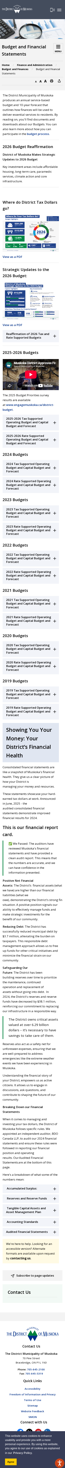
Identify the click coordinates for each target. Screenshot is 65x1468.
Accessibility (32, 1388)
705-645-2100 (36, 1369)
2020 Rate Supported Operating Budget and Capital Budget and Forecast (28, 666)
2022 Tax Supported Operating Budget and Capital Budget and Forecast (28, 558)
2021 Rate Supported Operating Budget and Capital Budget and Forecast (28, 620)
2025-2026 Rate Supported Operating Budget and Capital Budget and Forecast (27, 439)
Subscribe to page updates (35, 1275)
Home (6, 65)
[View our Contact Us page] (52, 10)
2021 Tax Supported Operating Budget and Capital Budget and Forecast (28, 603)
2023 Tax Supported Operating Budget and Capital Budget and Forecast (28, 512)
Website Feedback (32, 1411)
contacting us (20, 1258)
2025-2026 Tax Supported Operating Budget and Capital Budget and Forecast (27, 422)
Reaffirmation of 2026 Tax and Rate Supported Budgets (27, 335)
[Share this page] (59, 80)
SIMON (32, 1417)
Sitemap (32, 1405)
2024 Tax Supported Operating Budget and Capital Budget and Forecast (28, 467)
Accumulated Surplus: (22, 1188)
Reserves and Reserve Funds (26, 1198)
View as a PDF (12, 257)
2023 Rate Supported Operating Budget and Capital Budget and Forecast (28, 530)
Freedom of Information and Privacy (33, 1394)
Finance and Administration (34, 65)
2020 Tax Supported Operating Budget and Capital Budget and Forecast (28, 648)
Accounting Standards (22, 1222)
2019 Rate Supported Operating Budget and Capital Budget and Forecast (28, 711)
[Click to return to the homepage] (17, 9)
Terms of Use (32, 1400)
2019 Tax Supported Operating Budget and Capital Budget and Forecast (28, 694)
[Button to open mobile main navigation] (59, 10)
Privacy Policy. (22, 1452)
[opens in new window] (31, 233)
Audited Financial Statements (27, 1232)
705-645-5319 (34, 1373)
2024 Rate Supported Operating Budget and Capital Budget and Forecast (28, 484)
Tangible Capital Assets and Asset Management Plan (26, 1210)
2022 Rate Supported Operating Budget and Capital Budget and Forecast (28, 575)
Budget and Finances (15, 69)
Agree (10, 1461)
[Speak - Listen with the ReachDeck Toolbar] (59, 1463)
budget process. (38, 134)
